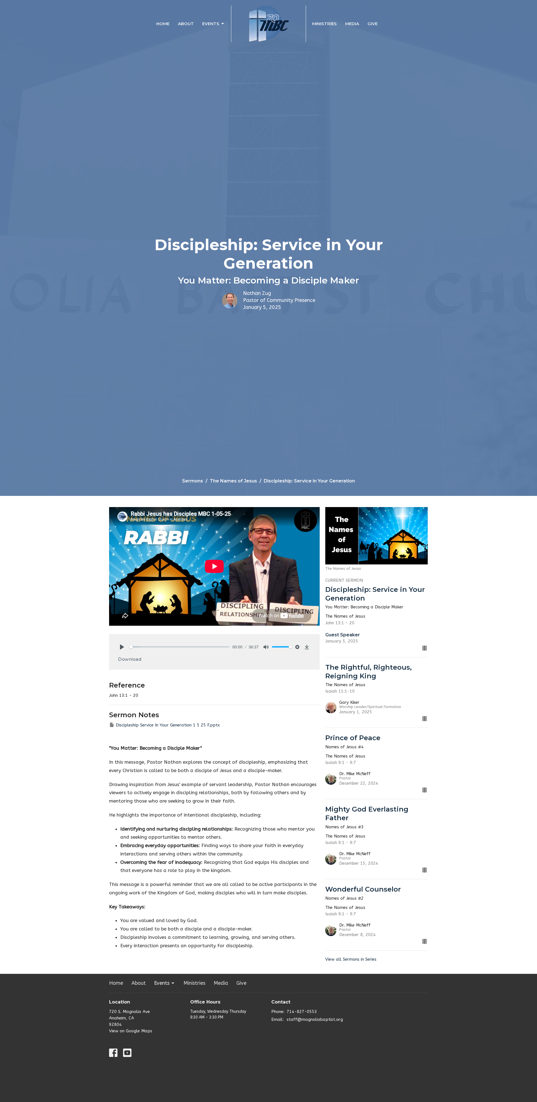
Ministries (324, 23)
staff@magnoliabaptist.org (315, 1019)
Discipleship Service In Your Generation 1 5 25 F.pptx (168, 725)
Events (210, 23)
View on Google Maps (130, 1030)
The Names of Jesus (233, 481)
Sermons (192, 481)
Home (162, 23)
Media (352, 23)
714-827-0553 (302, 1011)
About (186, 23)
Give (373, 23)
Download (129, 659)
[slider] (179, 647)
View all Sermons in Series (350, 959)
